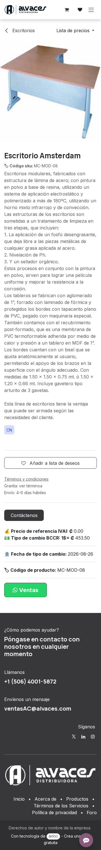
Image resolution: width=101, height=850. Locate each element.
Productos (77, 799)
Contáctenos (24, 515)
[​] (73, 736)
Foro (92, 812)
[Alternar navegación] (91, 10)
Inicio (19, 799)
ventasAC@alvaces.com (37, 708)
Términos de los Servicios (61, 806)
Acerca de (45, 799)
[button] (75, 30)
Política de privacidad (54, 812)
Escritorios (23, 30)
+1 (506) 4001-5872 (30, 681)
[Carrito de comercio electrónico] (66, 9)
